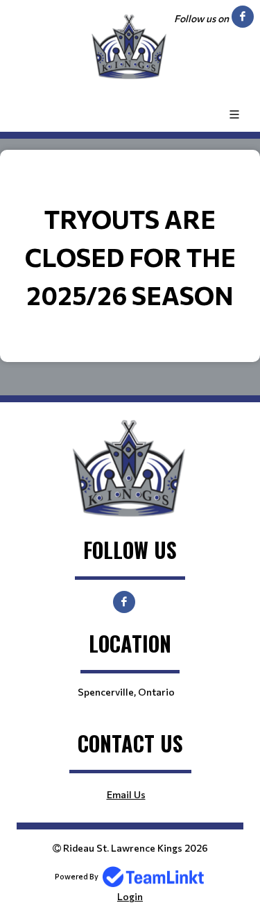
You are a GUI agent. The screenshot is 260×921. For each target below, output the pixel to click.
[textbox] (130, 256)
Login (130, 896)
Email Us (126, 794)
